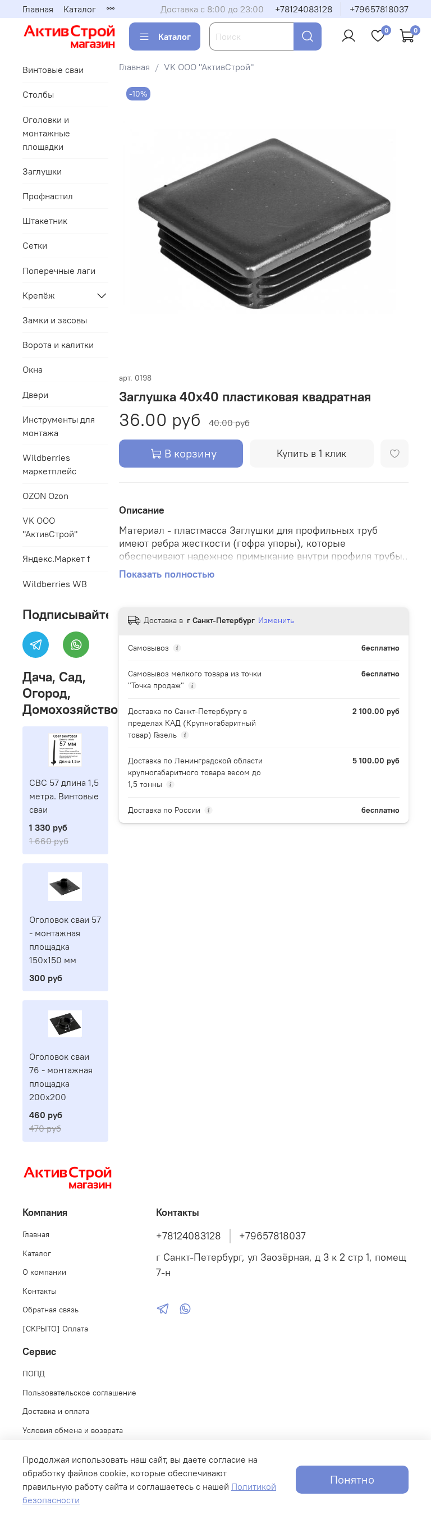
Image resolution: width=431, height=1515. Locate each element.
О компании (44, 1272)
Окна (32, 369)
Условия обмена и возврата (72, 1430)
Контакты (39, 1291)
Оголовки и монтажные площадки (46, 133)
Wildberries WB (54, 583)
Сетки (34, 245)
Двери (35, 394)
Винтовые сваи (53, 69)
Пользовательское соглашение (79, 1393)
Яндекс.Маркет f (56, 558)
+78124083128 (303, 9)
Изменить (276, 620)
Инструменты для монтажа (58, 426)
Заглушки (42, 171)
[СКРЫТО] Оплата (55, 1329)
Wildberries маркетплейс (49, 464)
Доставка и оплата (55, 1411)
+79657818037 (379, 9)
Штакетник (44, 220)
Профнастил (47, 196)
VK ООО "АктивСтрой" (209, 66)
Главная (37, 9)
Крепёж (38, 295)
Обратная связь (50, 1310)
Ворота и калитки (58, 344)
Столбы (38, 94)
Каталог (79, 9)
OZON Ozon (45, 495)
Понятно (352, 1479)
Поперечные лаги (58, 270)
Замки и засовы (54, 320)
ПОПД (33, 1373)
